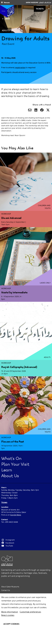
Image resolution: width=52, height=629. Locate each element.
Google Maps (15, 514)
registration (20, 67)
